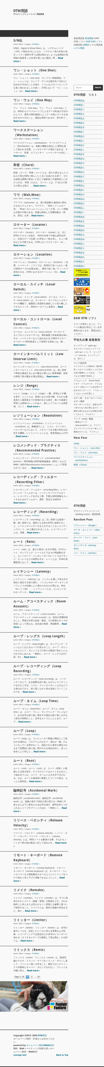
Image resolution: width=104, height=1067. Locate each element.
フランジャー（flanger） (86, 525)
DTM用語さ (79, 145)
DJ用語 (86, 45)
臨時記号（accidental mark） (36, 790)
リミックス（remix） (30, 950)
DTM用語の (79, 195)
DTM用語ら (79, 244)
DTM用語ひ (79, 204)
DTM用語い (79, 105)
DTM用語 (20, 11)
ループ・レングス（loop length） (40, 636)
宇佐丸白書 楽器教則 (87, 340)
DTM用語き (79, 128)
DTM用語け (79, 136)
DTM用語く (79, 132)
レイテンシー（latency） (33, 571)
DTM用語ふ (79, 208)
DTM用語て (79, 177)
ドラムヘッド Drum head (87, 381)
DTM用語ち (79, 172)
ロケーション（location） (33, 254)
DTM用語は (79, 199)
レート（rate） (25, 541)
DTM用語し (79, 150)
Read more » (31, 91)
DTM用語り (36, 794)
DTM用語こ (79, 141)
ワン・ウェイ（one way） (33, 100)
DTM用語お (79, 119)
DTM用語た (79, 168)
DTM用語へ (79, 213)
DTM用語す (79, 154)
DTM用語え (36, 44)
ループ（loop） (25, 731)
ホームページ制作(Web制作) (40, 1045)
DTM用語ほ (79, 217)
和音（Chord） (24, 165)
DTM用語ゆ (79, 239)
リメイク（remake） (29, 890)
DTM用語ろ (36, 228)
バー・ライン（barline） (86, 553)
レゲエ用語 (79, 48)
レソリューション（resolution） (38, 415)
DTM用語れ (36, 389)
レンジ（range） (26, 385)
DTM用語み (79, 226)
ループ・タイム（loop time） (36, 701)
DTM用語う (79, 110)
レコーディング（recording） (36, 512)
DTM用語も (79, 235)
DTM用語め (79, 230)
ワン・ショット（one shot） (35, 70)
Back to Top (62, 1055)
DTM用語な (79, 186)
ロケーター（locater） (31, 224)
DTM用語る (36, 610)
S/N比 (17, 40)
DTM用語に (79, 190)
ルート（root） (25, 760)
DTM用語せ (79, 159)
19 (38, 977)
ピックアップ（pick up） (86, 346)
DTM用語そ (79, 163)
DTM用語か (79, 123)
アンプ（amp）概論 (83, 419)
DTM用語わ (36, 74)
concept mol (19, 1055)
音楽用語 (89, 38)
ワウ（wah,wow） (27, 195)
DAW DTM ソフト (94, 42)
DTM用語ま (79, 221)
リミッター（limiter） (31, 920)
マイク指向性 (80, 363)
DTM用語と (79, 181)
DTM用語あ (79, 101)
